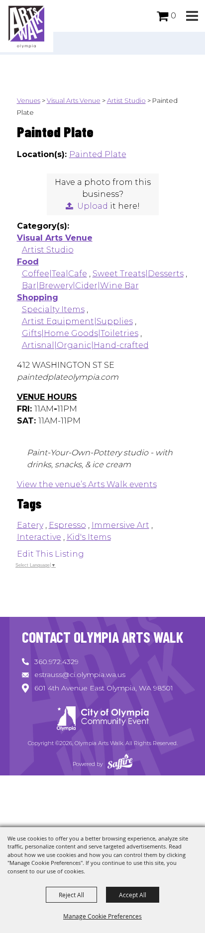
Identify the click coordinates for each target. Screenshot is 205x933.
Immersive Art (120, 525)
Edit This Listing (50, 554)
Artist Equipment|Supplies (77, 321)
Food (28, 261)
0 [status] (173, 15)
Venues (28, 100)
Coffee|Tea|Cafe (54, 273)
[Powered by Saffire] (119, 764)
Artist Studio (126, 100)
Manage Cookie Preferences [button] (102, 916)
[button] (192, 16)
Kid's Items (89, 537)
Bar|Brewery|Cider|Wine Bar (80, 285)
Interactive (39, 537)
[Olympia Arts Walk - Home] (102, 720)
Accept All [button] (132, 895)
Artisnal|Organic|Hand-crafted (85, 345)
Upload (92, 206)
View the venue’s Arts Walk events (87, 484)
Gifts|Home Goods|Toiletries (80, 333)
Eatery (30, 525)
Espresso (67, 525)
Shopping (37, 297)
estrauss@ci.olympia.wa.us (79, 674)
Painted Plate (97, 154)
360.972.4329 (56, 661)
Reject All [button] (71, 895)
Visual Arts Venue (74, 100)
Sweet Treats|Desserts (138, 273)
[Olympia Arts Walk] (26, 26)
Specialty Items (53, 309)
